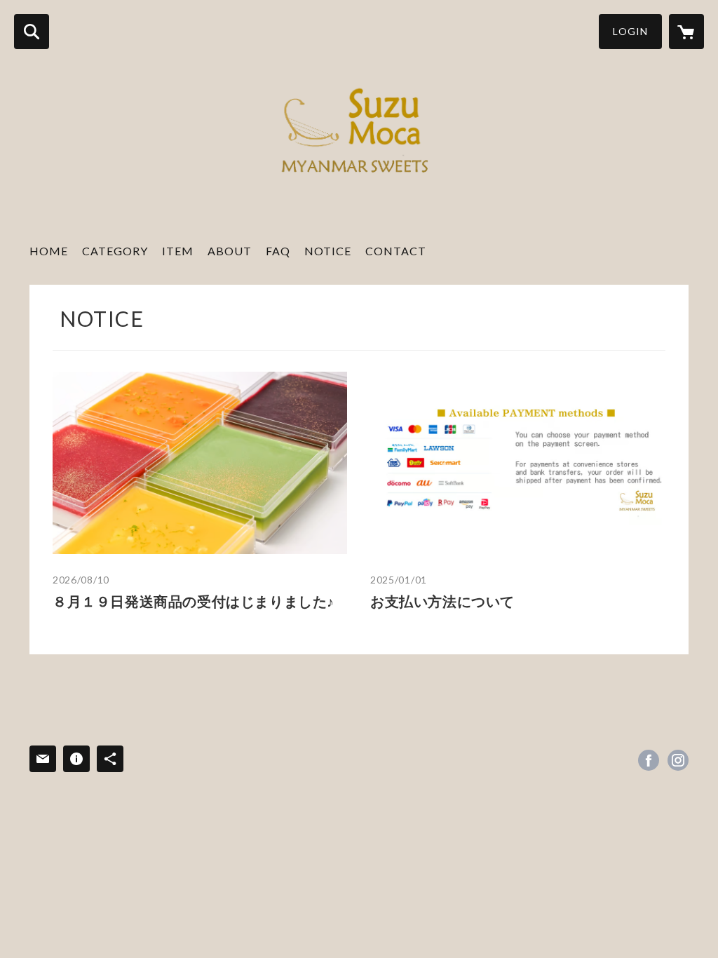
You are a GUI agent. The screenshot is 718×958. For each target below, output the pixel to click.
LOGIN (630, 31)
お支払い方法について (442, 601)
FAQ (278, 250)
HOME (48, 250)
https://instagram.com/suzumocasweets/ (678, 760)
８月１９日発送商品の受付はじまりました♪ (193, 601)
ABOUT (230, 250)
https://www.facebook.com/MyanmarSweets (648, 760)
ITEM (178, 250)
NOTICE (327, 250)
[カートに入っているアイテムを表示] (686, 31)
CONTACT (395, 250)
